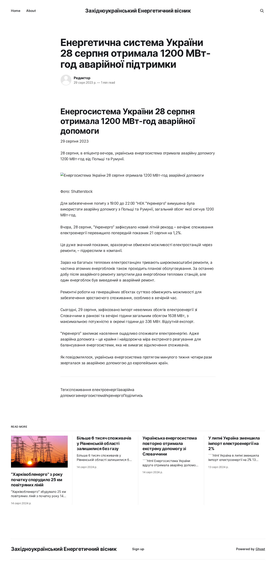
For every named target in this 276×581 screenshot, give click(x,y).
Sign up (138, 549)
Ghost (260, 549)
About (31, 11)
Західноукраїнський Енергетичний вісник (138, 11)
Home (15, 11)
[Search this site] (262, 10)
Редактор (82, 78)
